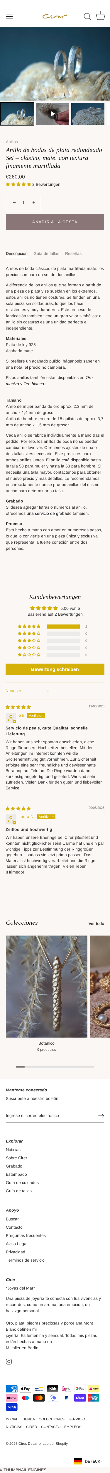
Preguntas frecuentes (26, 1235)
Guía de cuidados (22, 1182)
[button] (19, 184)
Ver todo (96, 923)
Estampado (16, 1174)
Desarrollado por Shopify (48, 1444)
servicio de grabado (53, 513)
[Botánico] (46, 987)
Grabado (14, 1166)
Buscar (12, 1219)
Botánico (46, 1043)
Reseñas (73, 253)
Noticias (13, 1149)
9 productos (46, 1050)
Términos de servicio (25, 1260)
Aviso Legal (16, 1243)
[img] (18, 707)
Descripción (17, 253)
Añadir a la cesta (55, 222)
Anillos (12, 141)
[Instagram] (9, 1361)
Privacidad (15, 1252)
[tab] (19, 253)
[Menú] (9, 16)
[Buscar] (87, 17)
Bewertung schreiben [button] (55, 669)
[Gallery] (55, 77)
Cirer (22, 1444)
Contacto (14, 1227)
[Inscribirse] (101, 1116)
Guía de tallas (46, 253)
